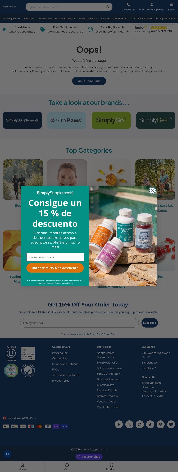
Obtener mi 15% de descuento (55, 268)
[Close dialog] (152, 190)
